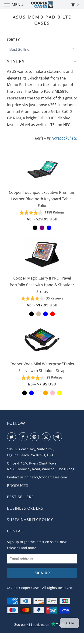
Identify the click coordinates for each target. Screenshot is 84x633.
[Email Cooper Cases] (58, 436)
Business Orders (25, 508)
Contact (16, 531)
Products (17, 485)
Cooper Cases (29, 587)
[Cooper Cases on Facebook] (24, 436)
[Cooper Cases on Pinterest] (35, 436)
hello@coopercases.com (48, 477)
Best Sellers (20, 496)
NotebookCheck (64, 138)
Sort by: (14, 39)
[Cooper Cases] (42, 4)
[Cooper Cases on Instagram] (47, 436)
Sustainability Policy (30, 519)
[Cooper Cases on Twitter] (12, 436)
